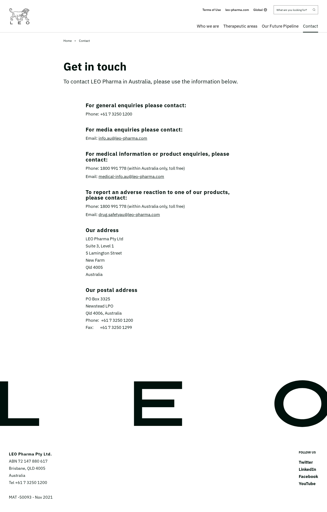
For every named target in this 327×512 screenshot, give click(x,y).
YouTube (307, 483)
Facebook (308, 476)
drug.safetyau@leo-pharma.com (129, 214)
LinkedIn (307, 469)
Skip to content (163, 3)
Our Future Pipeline (280, 26)
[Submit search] (314, 9)
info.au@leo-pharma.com (123, 138)
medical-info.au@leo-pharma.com (131, 176)
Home (67, 41)
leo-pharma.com (237, 10)
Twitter (306, 462)
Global (258, 10)
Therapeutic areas (240, 26)
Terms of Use (211, 10)
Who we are (208, 26)
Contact (310, 26)
